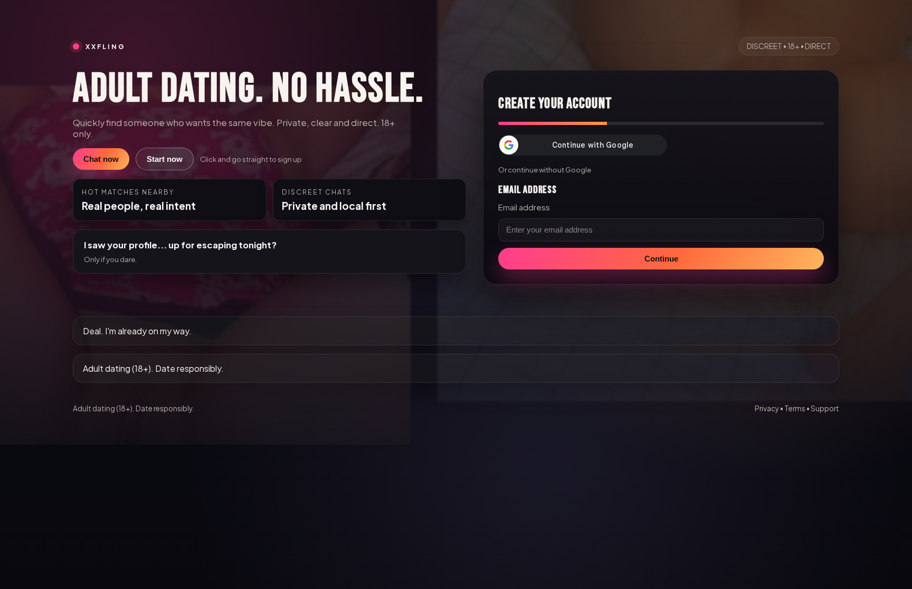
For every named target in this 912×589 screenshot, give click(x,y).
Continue (661, 258)
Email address (524, 207)
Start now (165, 159)
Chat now (101, 159)
